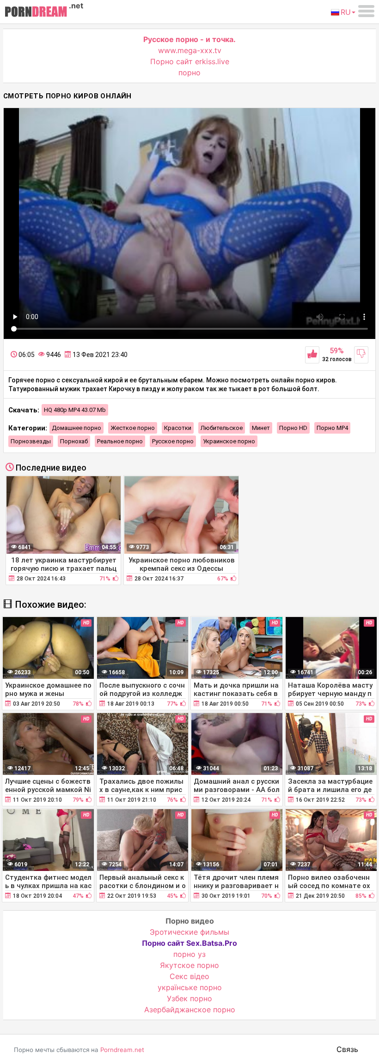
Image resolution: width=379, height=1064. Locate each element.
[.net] (36, 13)
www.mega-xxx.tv (189, 50)
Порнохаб (74, 441)
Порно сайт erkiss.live (189, 61)
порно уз (189, 954)
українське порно (190, 987)
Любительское (222, 427)
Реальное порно (120, 441)
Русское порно (173, 441)
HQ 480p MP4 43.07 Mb (75, 409)
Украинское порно (229, 441)
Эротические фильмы (189, 932)
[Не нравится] (361, 354)
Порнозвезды (31, 441)
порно (189, 72)
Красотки (177, 427)
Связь (347, 1049)
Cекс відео (189, 976)
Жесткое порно (132, 427)
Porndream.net (122, 1049)
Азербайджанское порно (189, 1009)
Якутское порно (189, 965)
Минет (261, 427)
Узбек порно (189, 998)
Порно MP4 (332, 427)
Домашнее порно (76, 427)
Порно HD (293, 427)
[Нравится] (312, 354)
